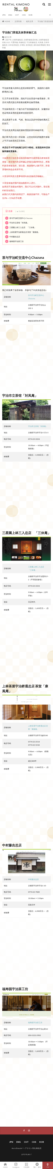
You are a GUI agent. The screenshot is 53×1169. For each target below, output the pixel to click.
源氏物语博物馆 (39, 45)
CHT (17, 15)
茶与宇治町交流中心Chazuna (19, 218)
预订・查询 (37, 1167)
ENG (10, 15)
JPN (3, 15)
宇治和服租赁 (31, 42)
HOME (7, 21)
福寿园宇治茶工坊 (14, 241)
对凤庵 (40, 42)
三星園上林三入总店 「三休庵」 (21, 227)
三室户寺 (7, 40)
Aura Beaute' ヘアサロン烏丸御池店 (27, 1148)
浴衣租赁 (29, 45)
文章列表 (18, 21)
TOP (47, 1167)
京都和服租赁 (17, 40)
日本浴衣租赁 (13, 45)
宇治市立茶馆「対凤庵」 (17, 223)
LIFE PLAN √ (26, 1154)
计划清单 (26, 1167)
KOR (30, 15)
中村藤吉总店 (13, 237)
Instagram (16, 1167)
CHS (24, 15)
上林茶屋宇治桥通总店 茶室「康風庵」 (23, 232)
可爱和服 (14, 42)
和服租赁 (22, 42)
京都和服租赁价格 (31, 40)
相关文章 (29, 21)
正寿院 (22, 45)
